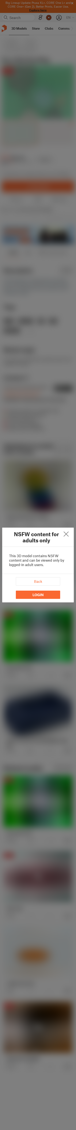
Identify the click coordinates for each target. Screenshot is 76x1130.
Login (38, 595)
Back (38, 581)
